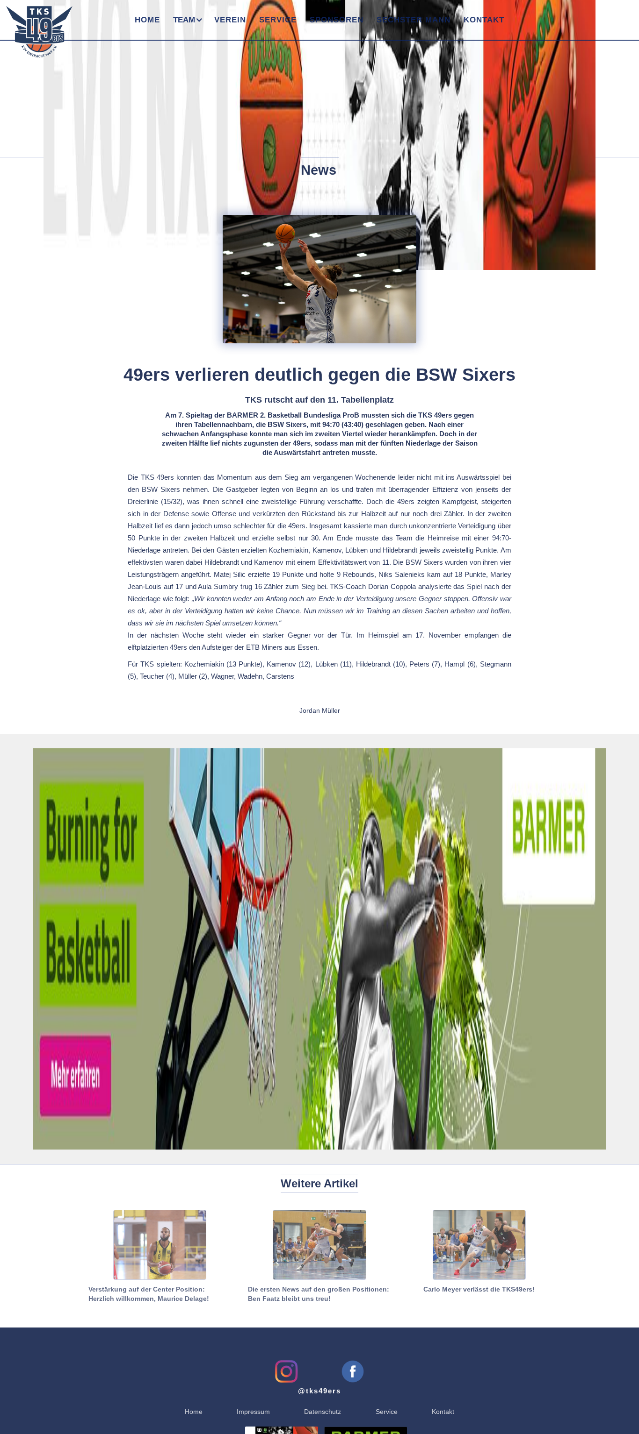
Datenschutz (322, 1411)
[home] (36, 27)
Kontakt (484, 19)
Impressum (253, 1411)
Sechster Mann (413, 19)
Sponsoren (336, 19)
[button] (187, 20)
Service (278, 19)
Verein (230, 19)
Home (147, 19)
